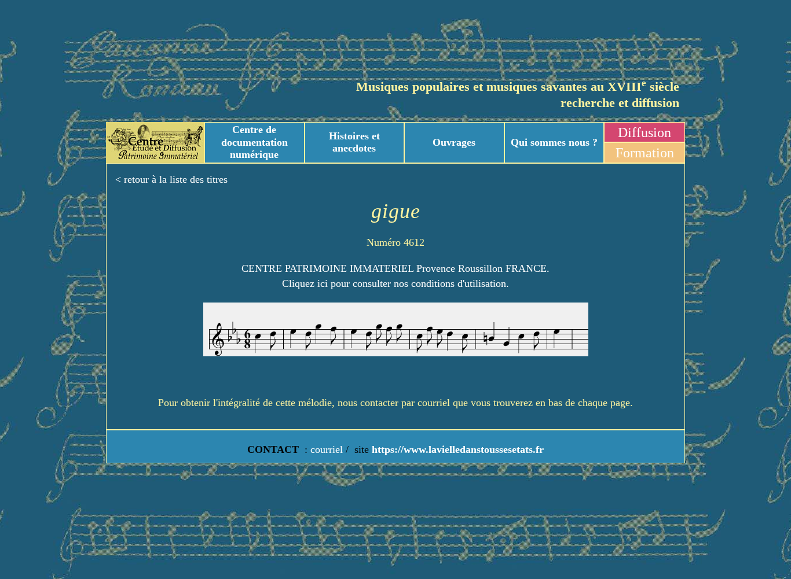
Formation (645, 152)
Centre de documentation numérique (254, 142)
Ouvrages (454, 142)
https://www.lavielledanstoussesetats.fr (456, 449)
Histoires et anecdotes (354, 142)
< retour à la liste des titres (171, 179)
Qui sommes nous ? (554, 142)
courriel (326, 449)
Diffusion (644, 132)
